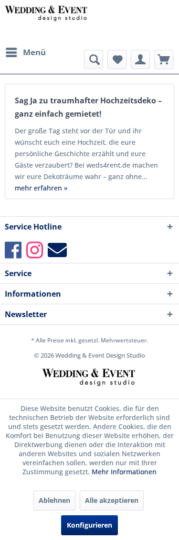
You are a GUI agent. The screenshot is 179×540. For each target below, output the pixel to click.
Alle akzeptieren (111, 500)
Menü (34, 52)
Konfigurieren (89, 525)
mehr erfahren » (41, 187)
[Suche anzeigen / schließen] (93, 59)
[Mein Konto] (140, 59)
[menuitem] (25, 52)
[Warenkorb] (163, 59)
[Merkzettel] (116, 59)
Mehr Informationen (124, 471)
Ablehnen (54, 500)
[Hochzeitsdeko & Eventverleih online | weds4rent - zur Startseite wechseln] (47, 21)
